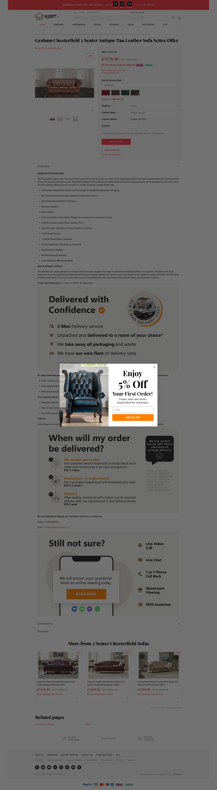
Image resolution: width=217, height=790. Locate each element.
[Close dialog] (154, 367)
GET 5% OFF (133, 417)
